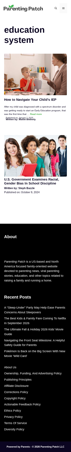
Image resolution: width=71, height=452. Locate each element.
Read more (36, 114)
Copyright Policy (15, 398)
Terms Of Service (15, 423)
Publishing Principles (18, 379)
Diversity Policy (14, 429)
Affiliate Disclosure (16, 385)
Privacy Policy (13, 417)
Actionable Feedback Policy (22, 404)
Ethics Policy (12, 410)
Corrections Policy (16, 392)
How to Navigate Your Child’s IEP (30, 99)
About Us (10, 367)
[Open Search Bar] (56, 8)
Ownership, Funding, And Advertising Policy (33, 373)
